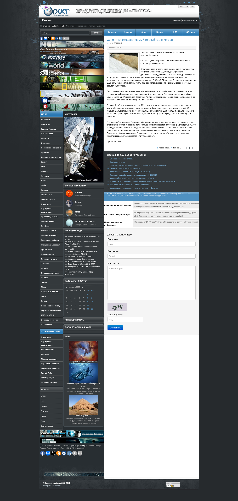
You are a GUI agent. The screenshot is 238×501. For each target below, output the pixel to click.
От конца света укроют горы (121, 159)
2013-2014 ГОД (58, 26)
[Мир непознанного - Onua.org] (194, 2)
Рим (42, 401)
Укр (186, 6)
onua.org (46, 26)
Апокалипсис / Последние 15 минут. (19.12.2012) (130, 172)
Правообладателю (189, 21)
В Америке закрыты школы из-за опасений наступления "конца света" (139, 165)
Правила (177, 21)
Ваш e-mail (113, 251)
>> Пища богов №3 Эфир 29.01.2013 (80, 264)
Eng (192, 6)
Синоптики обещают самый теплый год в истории (140, 39)
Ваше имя (113, 239)
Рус (181, 6)
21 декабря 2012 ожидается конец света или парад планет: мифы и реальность (142, 181)
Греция (44, 406)
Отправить (115, 327)
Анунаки (44, 411)
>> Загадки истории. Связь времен (79, 259)
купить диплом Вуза (79, 446)
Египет (43, 396)
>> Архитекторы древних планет (78, 256)
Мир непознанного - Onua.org (56, 11)
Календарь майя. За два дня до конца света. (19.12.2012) (133, 175)
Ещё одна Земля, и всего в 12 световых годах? (129, 185)
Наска (43, 416)
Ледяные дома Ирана (83, 416)
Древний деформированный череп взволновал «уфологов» (134, 188)
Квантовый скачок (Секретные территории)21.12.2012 (132, 178)
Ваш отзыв (113, 263)
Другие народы (47, 426)
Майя (43, 421)
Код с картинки (115, 314)
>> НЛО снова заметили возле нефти (80, 262)
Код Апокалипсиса (117, 162)
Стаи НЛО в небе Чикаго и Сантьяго (125, 168)
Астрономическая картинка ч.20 (83, 362)
